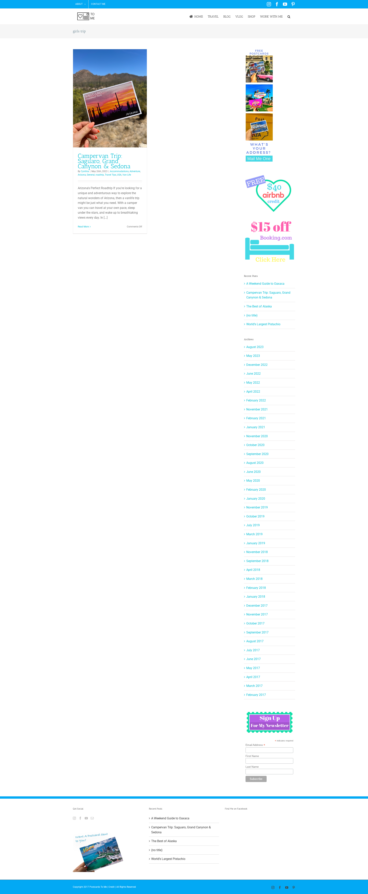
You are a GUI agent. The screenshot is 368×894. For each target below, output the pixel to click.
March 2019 (254, 534)
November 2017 (257, 614)
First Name (252, 756)
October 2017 (255, 623)
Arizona (82, 174)
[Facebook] (80, 818)
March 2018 (254, 579)
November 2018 (257, 552)
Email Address (255, 745)
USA (119, 174)
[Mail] (92, 818)
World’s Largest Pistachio (263, 324)
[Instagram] (74, 818)
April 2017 (253, 677)
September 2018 (257, 561)
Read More (83, 226)
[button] (289, 17)
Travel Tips (110, 174)
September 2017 (257, 632)
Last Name (252, 766)
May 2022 (253, 382)
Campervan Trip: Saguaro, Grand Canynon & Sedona (104, 161)
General (91, 174)
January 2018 (255, 596)
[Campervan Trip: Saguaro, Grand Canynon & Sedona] (110, 98)
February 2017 (256, 695)
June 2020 (253, 472)
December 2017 (257, 605)
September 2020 (257, 454)
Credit (111, 887)
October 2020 (255, 445)
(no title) (252, 315)
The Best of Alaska (259, 306)
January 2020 (255, 498)
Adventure (135, 171)
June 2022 (253, 373)
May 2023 (253, 356)
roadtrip (100, 174)
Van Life (126, 174)
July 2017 (253, 650)
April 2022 (253, 391)
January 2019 (255, 543)
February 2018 (256, 588)
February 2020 (256, 489)
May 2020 (253, 480)
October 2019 (255, 516)
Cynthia (85, 171)
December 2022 (257, 365)
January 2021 (255, 427)
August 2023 (255, 347)
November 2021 (257, 409)
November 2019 (257, 507)
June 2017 (253, 659)
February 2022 (256, 400)
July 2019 (253, 525)
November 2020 (257, 436)
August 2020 (255, 463)
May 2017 (253, 668)
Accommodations (119, 171)
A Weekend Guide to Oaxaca (265, 283)
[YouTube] (86, 818)
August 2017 (255, 641)
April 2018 (253, 570)
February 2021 (256, 418)
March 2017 (254, 686)
